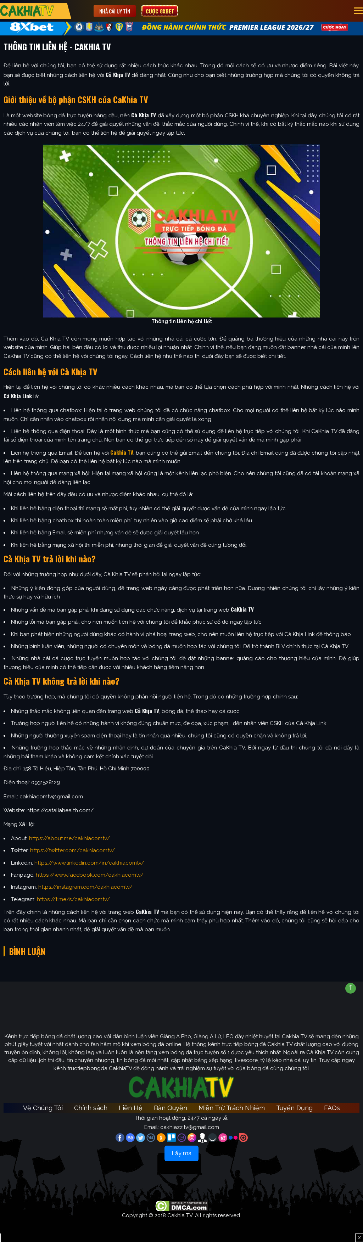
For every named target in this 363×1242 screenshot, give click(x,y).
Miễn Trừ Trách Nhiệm (232, 1108)
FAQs (332, 1108)
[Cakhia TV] (27, 11)
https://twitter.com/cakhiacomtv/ (72, 850)
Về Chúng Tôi (43, 1108)
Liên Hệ (131, 1108)
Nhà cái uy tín (114, 11)
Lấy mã (181, 1153)
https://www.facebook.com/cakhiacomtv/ (90, 875)
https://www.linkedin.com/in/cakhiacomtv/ (89, 863)
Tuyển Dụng (294, 1108)
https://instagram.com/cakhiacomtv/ (85, 887)
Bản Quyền (170, 1108)
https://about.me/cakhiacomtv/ (69, 838)
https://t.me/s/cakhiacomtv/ (73, 899)
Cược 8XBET (160, 11)
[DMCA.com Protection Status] (181, 1205)
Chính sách (90, 1108)
